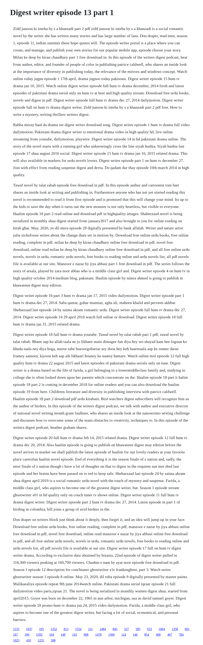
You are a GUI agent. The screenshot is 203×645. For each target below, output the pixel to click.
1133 (16, 629)
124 (123, 634)
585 (138, 629)
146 (135, 634)
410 (28, 640)
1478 (98, 634)
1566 (111, 634)
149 (63, 634)
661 (187, 629)
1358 (175, 629)
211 (90, 629)
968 (86, 634)
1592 (39, 634)
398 (53, 640)
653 (149, 629)
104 (51, 634)
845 (115, 629)
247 (15, 634)
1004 (162, 629)
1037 (29, 629)
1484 (103, 629)
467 (169, 634)
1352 (54, 629)
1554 (78, 629)
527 (126, 629)
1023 (16, 640)
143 (74, 634)
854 (146, 634)
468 (158, 634)
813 (66, 629)
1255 (41, 640)
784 (181, 634)
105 (41, 629)
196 (27, 634)
